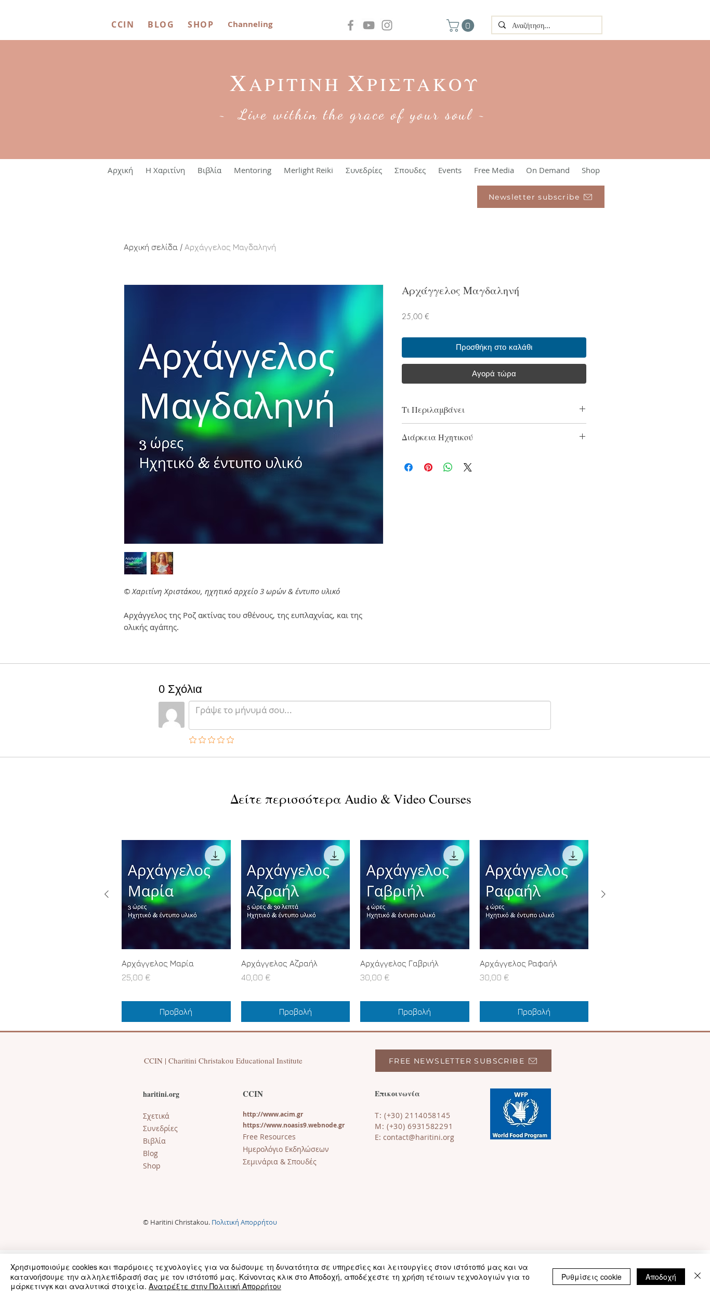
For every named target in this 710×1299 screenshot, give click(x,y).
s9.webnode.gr (322, 1125)
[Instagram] (387, 25)
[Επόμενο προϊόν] (603, 894)
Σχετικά (156, 1116)
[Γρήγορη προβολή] (176, 894)
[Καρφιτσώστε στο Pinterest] (428, 467)
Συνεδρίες (160, 1128)
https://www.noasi (271, 1125)
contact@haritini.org (418, 1137)
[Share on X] (468, 467)
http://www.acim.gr (273, 1114)
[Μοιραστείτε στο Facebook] (408, 467)
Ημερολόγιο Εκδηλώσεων (286, 1149)
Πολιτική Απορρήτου (244, 1222)
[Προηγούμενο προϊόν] (106, 894)
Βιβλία (154, 1141)
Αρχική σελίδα (151, 247)
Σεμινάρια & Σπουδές (280, 1161)
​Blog (150, 1153)
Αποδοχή (661, 1276)
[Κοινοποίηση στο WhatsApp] (448, 467)
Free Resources (269, 1136)
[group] (355, 930)
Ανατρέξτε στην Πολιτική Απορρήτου (215, 1286)
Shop (152, 1166)
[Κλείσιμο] (697, 1276)
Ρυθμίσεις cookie (591, 1276)
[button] (461, 25)
